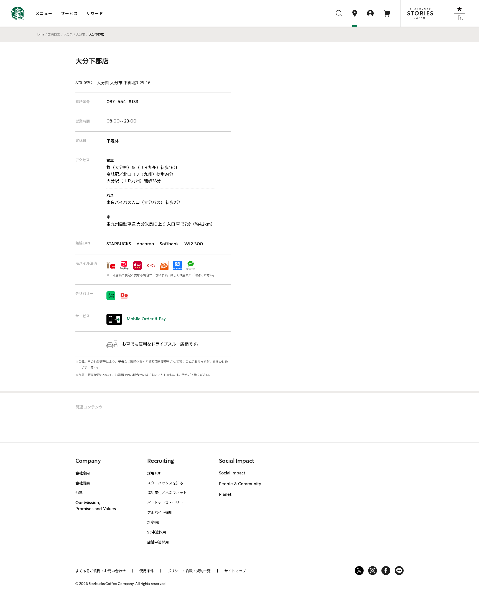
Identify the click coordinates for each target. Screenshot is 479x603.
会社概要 (82, 483)
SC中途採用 (156, 532)
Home (39, 34)
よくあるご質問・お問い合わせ (100, 570)
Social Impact (232, 473)
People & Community (240, 484)
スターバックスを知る (165, 483)
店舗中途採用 (158, 542)
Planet (225, 495)
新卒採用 (154, 522)
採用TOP (154, 473)
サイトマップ (235, 570)
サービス (69, 13)
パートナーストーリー (165, 502)
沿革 (79, 492)
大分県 (68, 34)
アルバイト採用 (159, 512)
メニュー (44, 13)
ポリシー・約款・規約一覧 (189, 570)
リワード (94, 13)
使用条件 (146, 570)
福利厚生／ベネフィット (167, 492)
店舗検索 (54, 34)
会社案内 (82, 473)
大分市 (80, 34)
